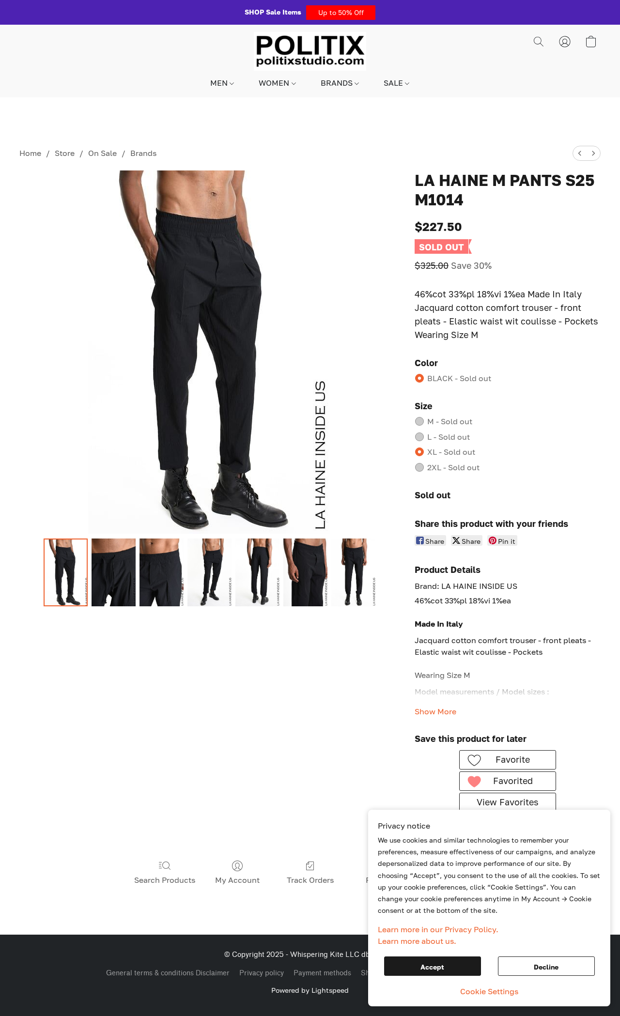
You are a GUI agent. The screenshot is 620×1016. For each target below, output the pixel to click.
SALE (394, 83)
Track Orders (310, 880)
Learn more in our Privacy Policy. (438, 929)
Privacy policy (261, 973)
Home (30, 153)
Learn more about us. (417, 941)
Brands (143, 153)
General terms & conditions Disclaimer (168, 973)
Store (65, 153)
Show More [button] (435, 711)
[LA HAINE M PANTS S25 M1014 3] (209, 572)
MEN (220, 83)
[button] (340, 12)
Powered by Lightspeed (310, 990)
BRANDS (338, 83)
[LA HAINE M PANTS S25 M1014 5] (305, 572)
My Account (237, 880)
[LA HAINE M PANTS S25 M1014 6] (353, 572)
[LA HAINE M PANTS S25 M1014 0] (66, 572)
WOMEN (275, 83)
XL (451, 452)
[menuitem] (580, 153)
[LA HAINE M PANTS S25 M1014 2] (162, 572)
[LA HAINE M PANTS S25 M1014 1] (114, 572)
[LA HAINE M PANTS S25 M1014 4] (257, 572)
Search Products (164, 880)
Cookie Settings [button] (489, 991)
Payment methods (322, 973)
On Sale (102, 153)
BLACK (459, 378)
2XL (453, 467)
